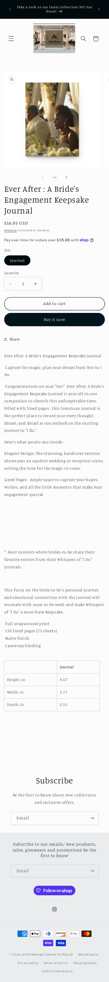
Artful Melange (32, 954)
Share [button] (15, 339)
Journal (17, 260)
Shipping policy (85, 963)
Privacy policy (27, 963)
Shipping (10, 230)
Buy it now (55, 319)
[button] (11, 39)
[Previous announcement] (10, 9)
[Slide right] (66, 177)
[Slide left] (42, 177)
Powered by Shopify (58, 954)
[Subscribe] (92, 817)
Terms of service (56, 963)
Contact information (57, 971)
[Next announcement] (99, 9)
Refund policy (88, 954)
